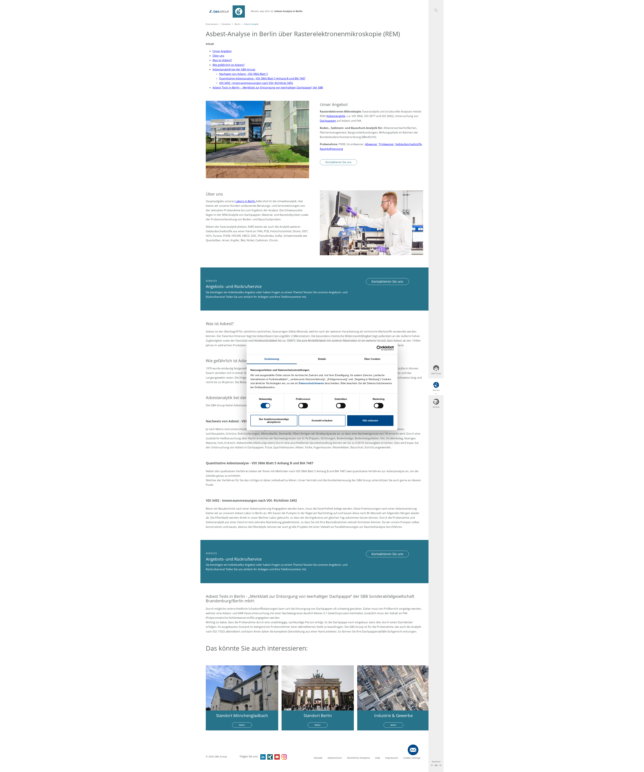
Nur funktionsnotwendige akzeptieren (274, 420)
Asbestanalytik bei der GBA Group (233, 69)
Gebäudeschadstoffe (408, 144)
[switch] (303, 405)
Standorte (226, 24)
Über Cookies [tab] (372, 358)
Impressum (391, 757)
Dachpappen (328, 121)
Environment (212, 24)
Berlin (237, 24)
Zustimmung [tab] (271, 358)
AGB (377, 757)
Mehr (242, 725)
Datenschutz (335, 757)
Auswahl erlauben (322, 420)
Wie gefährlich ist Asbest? (228, 65)
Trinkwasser (386, 144)
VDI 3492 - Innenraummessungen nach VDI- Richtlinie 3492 (256, 83)
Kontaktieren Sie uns (338, 162)
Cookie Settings (411, 757)
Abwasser (371, 144)
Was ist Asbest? (222, 60)
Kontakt (318, 757)
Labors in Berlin (245, 201)
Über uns (218, 56)
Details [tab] (322, 358)
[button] (436, 10)
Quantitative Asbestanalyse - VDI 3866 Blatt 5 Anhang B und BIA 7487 (262, 78)
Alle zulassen (370, 420)
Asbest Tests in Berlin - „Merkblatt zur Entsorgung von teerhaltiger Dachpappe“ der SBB (267, 87)
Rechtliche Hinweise (358, 757)
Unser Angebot (222, 51)
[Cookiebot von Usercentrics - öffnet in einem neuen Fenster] (379, 348)
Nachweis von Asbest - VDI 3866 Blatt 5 (243, 74)
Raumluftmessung (331, 149)
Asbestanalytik (336, 116)
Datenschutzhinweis (311, 383)
